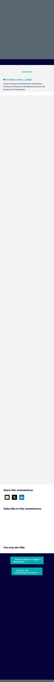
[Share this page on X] (14, 497)
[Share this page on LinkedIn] (21, 497)
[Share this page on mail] (7, 497)
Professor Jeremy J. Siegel (19, 79)
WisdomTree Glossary (21, 584)
